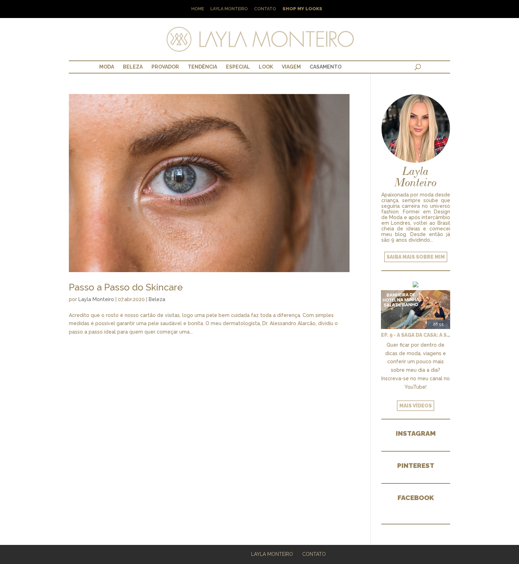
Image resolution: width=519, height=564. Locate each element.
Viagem (291, 66)
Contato (265, 9)
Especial (238, 66)
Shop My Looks (302, 9)
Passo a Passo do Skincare (126, 287)
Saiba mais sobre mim (416, 257)
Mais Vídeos (415, 406)
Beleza (133, 66)
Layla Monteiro (229, 9)
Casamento (325, 66)
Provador (165, 66)
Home (197, 9)
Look (266, 66)
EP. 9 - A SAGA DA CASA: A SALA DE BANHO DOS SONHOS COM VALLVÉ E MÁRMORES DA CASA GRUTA (415, 335)
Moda (106, 66)
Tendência (202, 66)
